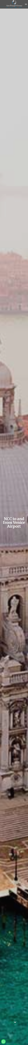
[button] (3, 1041)
